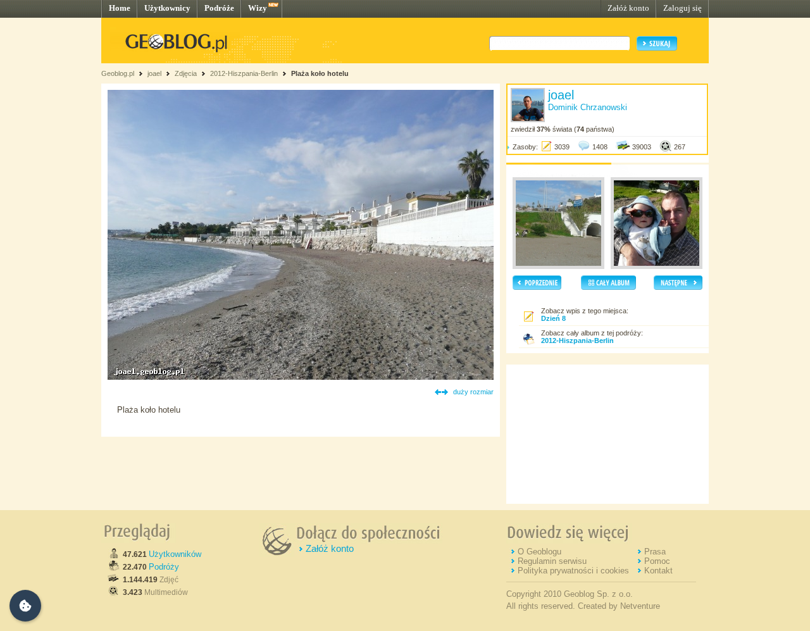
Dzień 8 (553, 318)
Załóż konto (628, 8)
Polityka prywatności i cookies (573, 570)
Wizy (257, 8)
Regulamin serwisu (552, 561)
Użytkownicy (167, 8)
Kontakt (658, 570)
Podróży (164, 567)
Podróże (219, 8)
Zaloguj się (682, 8)
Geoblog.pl (117, 73)
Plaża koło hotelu (320, 73)
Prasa (655, 551)
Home (119, 8)
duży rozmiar (473, 392)
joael (154, 73)
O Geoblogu (539, 551)
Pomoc (657, 561)
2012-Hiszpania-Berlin (244, 73)
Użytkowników (175, 554)
